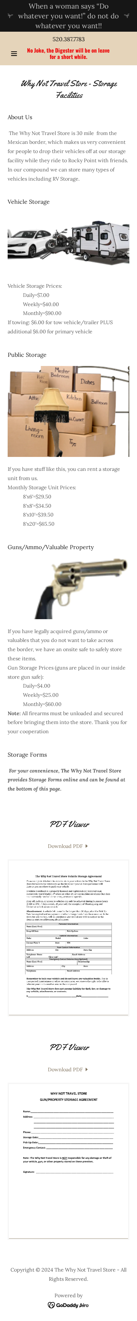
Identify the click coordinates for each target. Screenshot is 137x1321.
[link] (68, 53)
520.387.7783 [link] (69, 39)
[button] (17, 53)
